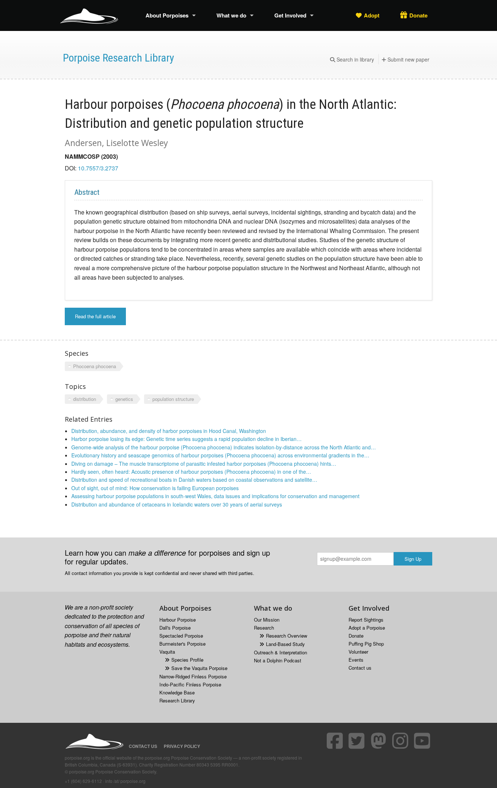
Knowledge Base (177, 692)
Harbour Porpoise (177, 619)
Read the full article (95, 316)
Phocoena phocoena (94, 366)
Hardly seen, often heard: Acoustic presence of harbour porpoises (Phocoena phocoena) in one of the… (191, 471)
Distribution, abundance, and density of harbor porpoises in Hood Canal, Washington (168, 430)
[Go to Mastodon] (379, 741)
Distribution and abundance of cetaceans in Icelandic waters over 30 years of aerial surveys (176, 504)
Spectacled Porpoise (181, 635)
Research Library (177, 700)
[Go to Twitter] (358, 741)
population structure (173, 398)
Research (264, 627)
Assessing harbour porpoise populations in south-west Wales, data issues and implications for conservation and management (215, 496)
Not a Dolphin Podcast (277, 660)
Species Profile (187, 659)
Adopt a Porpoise (367, 627)
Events (356, 659)
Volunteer (358, 651)
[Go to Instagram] (401, 741)
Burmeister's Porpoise (182, 643)
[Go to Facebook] (336, 741)
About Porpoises (167, 15)
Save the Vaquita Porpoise (199, 668)
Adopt (371, 15)
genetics (124, 398)
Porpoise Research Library (118, 57)
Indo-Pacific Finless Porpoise (190, 684)
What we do (231, 15)
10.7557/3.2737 (98, 168)
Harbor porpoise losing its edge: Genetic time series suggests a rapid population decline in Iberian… (186, 438)
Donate (418, 15)
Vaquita (167, 651)
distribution (84, 398)
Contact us (360, 667)
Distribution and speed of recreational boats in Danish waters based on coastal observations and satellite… (194, 479)
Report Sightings (366, 619)
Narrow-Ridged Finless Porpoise (193, 676)
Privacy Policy (182, 746)
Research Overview (286, 635)
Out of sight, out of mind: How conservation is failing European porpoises (155, 488)
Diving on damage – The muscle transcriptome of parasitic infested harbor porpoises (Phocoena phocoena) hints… (203, 463)
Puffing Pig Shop (366, 643)
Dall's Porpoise (175, 627)
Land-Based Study (285, 644)
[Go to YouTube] (423, 741)
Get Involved (290, 15)
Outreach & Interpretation (280, 652)
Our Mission (266, 619)
